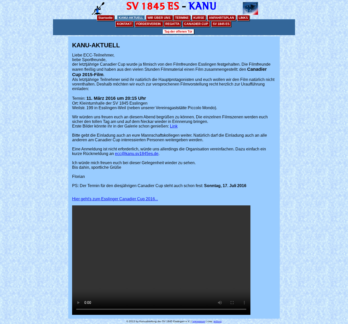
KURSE (198, 18)
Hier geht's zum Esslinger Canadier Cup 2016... (115, 199)
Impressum (198, 321)
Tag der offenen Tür (178, 31)
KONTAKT (124, 24)
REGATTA (172, 24)
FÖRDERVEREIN (149, 24)
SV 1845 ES (221, 24)
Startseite (105, 18)
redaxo (217, 321)
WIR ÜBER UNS (159, 18)
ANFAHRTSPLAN (221, 18)
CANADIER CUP (196, 24)
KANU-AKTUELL (131, 18)
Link (174, 126)
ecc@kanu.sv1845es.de (136, 153)
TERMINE (182, 18)
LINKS (243, 18)
